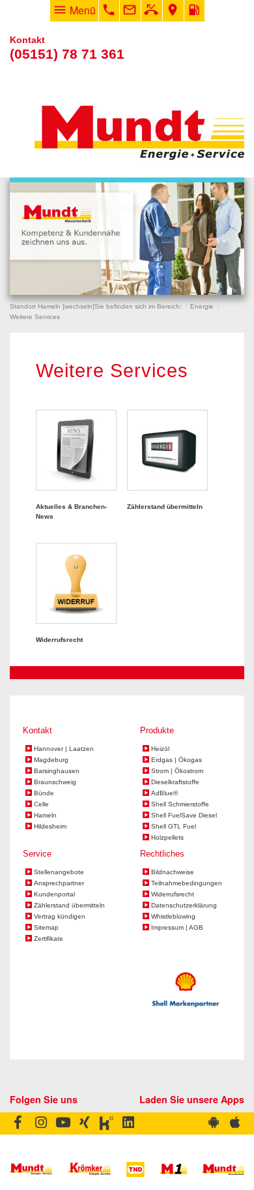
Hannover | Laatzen (64, 749)
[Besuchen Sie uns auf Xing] (85, 1123)
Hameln (45, 815)
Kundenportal (54, 894)
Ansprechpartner (59, 883)
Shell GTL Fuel (173, 826)
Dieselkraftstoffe (175, 782)
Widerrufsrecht (172, 894)
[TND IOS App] (234, 1123)
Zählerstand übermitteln (69, 905)
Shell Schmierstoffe (180, 804)
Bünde (44, 793)
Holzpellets (167, 837)
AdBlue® (164, 793)
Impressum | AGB (177, 927)
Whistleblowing (173, 916)
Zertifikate (48, 939)
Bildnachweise (172, 872)
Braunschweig (55, 782)
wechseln (78, 306)
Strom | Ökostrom (177, 771)
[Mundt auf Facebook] (20, 1123)
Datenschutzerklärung (184, 905)
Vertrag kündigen (59, 916)
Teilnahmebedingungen (186, 883)
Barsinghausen (56, 771)
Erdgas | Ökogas (176, 760)
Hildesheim (50, 826)
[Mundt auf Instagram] (40, 1123)
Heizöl (160, 749)
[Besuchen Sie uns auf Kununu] (106, 1123)
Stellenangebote (59, 872)
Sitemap (46, 927)
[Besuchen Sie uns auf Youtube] (63, 1123)
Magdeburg (51, 760)
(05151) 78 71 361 (67, 53)
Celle (41, 804)
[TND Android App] (213, 1123)
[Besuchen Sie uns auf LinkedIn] (128, 1123)
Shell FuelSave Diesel (184, 815)
